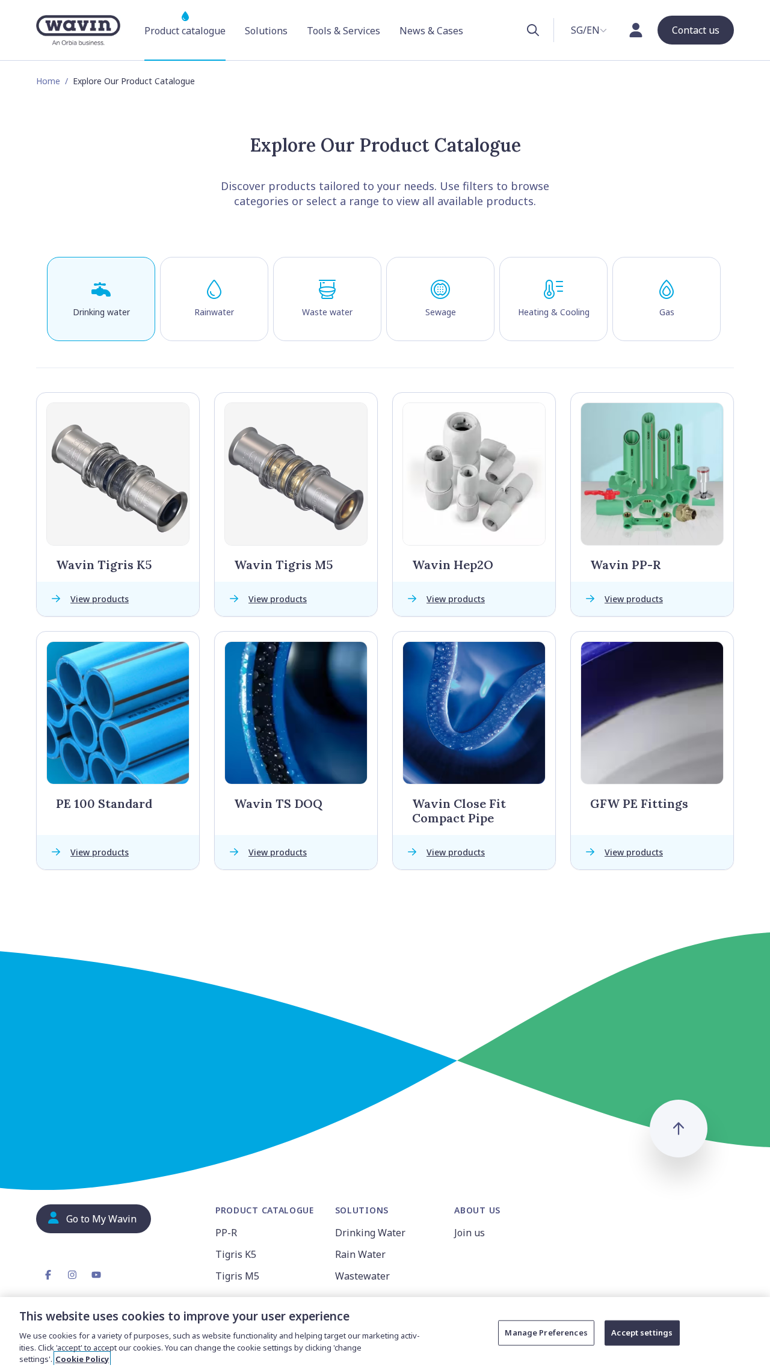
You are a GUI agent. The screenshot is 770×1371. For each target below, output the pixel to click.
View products (99, 599)
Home (48, 81)
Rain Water (360, 1254)
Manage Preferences (546, 1332)
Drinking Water (370, 1232)
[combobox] (589, 30)
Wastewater (362, 1276)
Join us (469, 1232)
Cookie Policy (82, 1358)
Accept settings (642, 1332)
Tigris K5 (235, 1254)
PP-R (226, 1232)
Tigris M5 (237, 1276)
